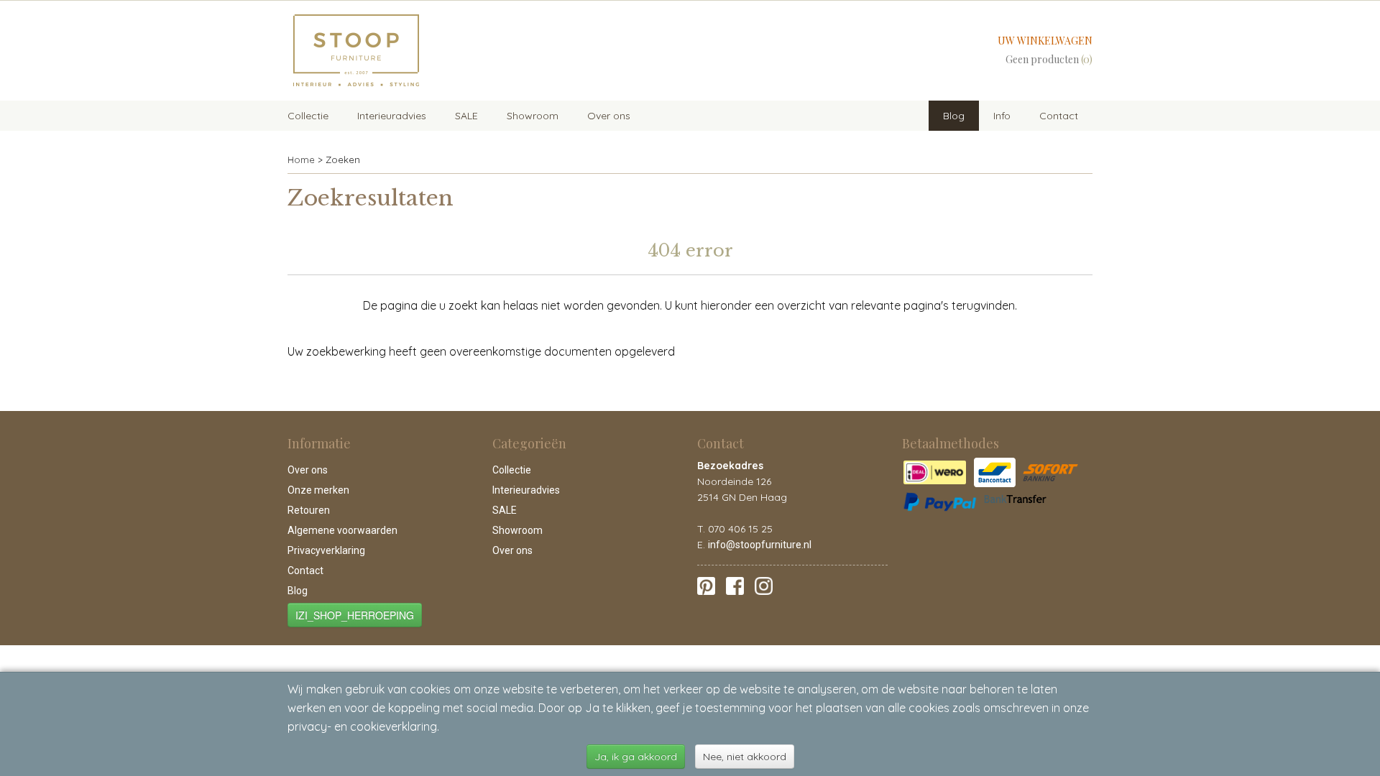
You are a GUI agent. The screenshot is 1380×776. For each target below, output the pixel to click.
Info (1002, 115)
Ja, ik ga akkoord (635, 756)
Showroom (532, 115)
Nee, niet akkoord (744, 756)
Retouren (309, 510)
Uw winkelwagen (1045, 40)
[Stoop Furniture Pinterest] (706, 585)
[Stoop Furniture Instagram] (764, 585)
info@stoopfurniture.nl (759, 544)
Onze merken (318, 490)
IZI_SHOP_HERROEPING (354, 615)
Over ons (608, 115)
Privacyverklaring (326, 550)
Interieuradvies (391, 115)
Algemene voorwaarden (342, 530)
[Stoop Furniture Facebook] (735, 585)
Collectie (308, 115)
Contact (1058, 115)
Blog (954, 115)
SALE (466, 115)
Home (301, 159)
